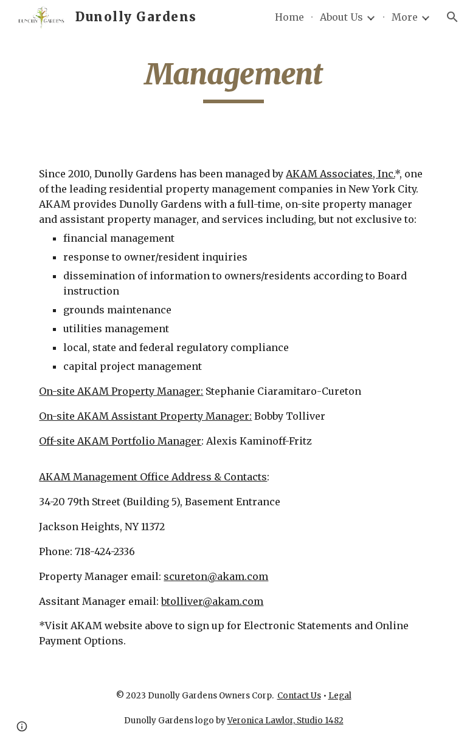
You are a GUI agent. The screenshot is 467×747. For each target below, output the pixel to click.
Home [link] (289, 17)
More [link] (405, 17)
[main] (233, 79)
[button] (452, 17)
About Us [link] (341, 17)
